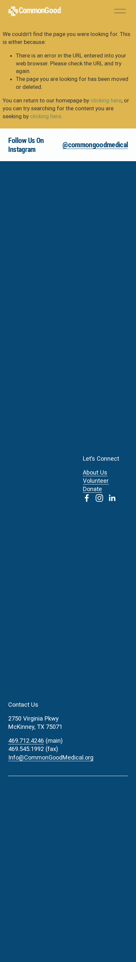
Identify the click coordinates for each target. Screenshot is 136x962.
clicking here (105, 100)
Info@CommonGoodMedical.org (50, 757)
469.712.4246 (26, 740)
